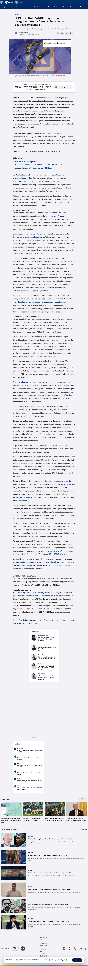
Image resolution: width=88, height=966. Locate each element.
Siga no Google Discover (64, 87)
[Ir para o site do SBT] (23, 948)
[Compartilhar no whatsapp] (58, 33)
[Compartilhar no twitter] (67, 33)
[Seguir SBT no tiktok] (85, 948)
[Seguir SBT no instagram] (63, 948)
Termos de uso (43, 950)
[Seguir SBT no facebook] (69, 948)
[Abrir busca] (82, 2)
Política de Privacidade (62, 961)
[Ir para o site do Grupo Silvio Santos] (9, 948)
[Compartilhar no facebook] (62, 33)
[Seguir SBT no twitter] (74, 948)
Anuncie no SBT (43, 938)
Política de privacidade (43, 944)
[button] (11, 814)
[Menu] (86, 2)
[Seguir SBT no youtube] (80, 948)
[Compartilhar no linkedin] (71, 33)
